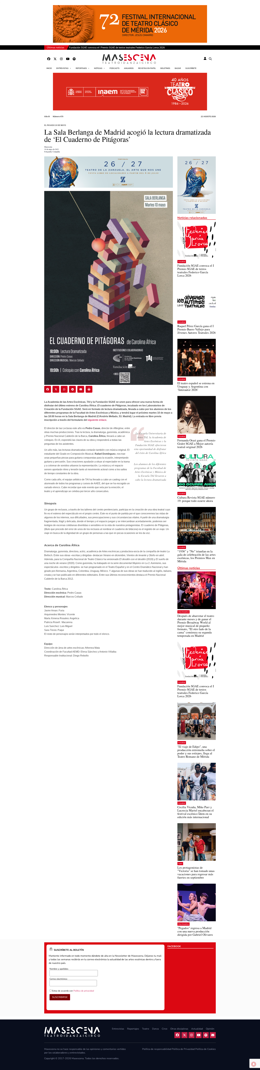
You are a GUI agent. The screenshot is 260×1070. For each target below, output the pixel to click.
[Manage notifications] (253, 1064)
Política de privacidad (83, 990)
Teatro (180, 863)
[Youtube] (68, 59)
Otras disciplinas (183, 612)
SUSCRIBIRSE (60, 997)
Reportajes (81, 68)
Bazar (178, 68)
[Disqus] (108, 707)
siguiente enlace (97, 420)
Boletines (165, 68)
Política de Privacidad (183, 1049)
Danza (155, 1028)
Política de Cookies (205, 1049)
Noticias (98, 68)
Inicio (49, 68)
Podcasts (114, 68)
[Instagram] (61, 59)
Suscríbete (190, 68)
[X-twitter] (55, 59)
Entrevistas (62, 68)
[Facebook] (49, 59)
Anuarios (129, 68)
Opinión (210, 1028)
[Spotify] (74, 59)
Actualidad (181, 261)
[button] (210, 59)
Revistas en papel (147, 68)
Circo (164, 1028)
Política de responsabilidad (156, 1049)
